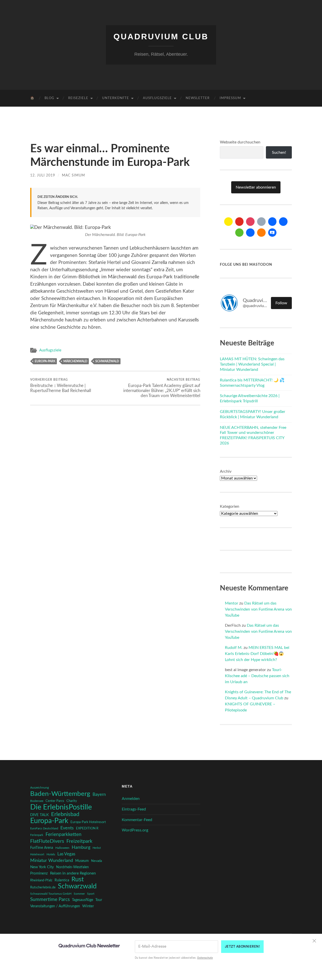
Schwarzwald (107, 361)
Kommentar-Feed (137, 820)
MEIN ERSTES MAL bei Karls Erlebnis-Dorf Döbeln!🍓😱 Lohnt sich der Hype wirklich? (257, 654)
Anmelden (131, 799)
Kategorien (229, 506)
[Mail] (228, 221)
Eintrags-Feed (134, 809)
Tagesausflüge (82, 900)
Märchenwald (75, 361)
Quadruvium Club (161, 36)
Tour (98, 900)
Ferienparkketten (64, 834)
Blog (49, 98)
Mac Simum (73, 175)
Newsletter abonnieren (256, 187)
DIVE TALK (39, 815)
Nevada (96, 860)
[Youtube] (239, 221)
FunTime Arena (41, 848)
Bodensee (36, 801)
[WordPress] (261, 232)
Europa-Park (45, 361)
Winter (88, 906)
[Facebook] (272, 221)
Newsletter (198, 98)
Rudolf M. (234, 648)
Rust (77, 880)
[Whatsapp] (239, 232)
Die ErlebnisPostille (61, 807)
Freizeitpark (79, 841)
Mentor (231, 603)
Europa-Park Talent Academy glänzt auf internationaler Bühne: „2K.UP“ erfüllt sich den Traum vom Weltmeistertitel (161, 388)
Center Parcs (55, 801)
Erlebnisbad (65, 814)
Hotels (51, 854)
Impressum (230, 98)
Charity (71, 801)
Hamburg (81, 847)
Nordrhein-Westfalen (72, 867)
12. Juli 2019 (42, 175)
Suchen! (279, 153)
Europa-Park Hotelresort (88, 822)
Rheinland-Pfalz (41, 880)
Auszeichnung (39, 787)
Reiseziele (78, 98)
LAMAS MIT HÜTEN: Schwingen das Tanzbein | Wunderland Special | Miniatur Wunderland (252, 364)
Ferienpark (36, 835)
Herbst (97, 848)
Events (67, 828)
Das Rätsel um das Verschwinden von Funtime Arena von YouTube (258, 609)
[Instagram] (250, 221)
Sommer (79, 893)
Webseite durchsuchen (240, 142)
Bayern (99, 795)
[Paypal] (250, 232)
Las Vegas (66, 854)
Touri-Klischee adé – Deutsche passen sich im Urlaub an (257, 676)
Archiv (225, 471)
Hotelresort (37, 854)
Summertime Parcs (50, 899)
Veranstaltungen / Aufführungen (55, 906)
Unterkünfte (115, 98)
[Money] (272, 232)
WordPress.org (135, 830)
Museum (82, 861)
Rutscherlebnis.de (43, 887)
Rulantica (62, 880)
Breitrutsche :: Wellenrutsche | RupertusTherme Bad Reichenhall (60, 385)
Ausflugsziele (157, 98)
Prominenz (39, 873)
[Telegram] (283, 221)
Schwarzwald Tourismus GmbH (50, 893)
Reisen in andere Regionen (73, 873)
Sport (90, 893)
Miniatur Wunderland (51, 860)
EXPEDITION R (87, 828)
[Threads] (261, 221)
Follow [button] (281, 303)
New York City (42, 867)
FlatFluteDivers (47, 841)
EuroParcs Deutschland (44, 828)
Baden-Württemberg (60, 794)
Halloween (62, 848)
